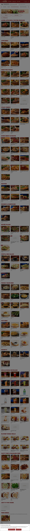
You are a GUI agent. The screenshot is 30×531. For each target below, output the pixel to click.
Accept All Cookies (18, 529)
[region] (15, 527)
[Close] (29, 525)
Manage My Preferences (11, 529)
